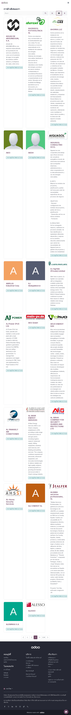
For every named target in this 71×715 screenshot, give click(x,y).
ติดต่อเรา (50, 664)
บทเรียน (6, 657)
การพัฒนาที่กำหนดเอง (32, 665)
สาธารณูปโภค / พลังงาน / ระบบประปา (16, 67)
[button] (68, 3)
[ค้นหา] (45, 13)
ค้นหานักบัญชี (30, 671)
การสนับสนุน (29, 661)
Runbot (6, 675)
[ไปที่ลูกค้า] (13, 25)
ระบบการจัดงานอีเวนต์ (54, 669)
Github (6, 673)
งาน (49, 666)
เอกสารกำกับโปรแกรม (10, 660)
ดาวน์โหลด (7, 669)
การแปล (6, 677)
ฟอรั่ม (5, 662)
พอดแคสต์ (51, 672)
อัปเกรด (28, 663)
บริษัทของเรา (52, 657)
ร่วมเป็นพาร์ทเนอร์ (31, 676)
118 (43, 637)
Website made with (33, 712)
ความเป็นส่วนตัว (59, 679)
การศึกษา (28, 667)
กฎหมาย (50, 679)
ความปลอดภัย (52, 682)
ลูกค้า (49, 676)
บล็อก (49, 674)
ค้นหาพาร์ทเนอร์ (30, 674)
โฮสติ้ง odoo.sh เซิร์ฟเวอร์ (34, 657)
